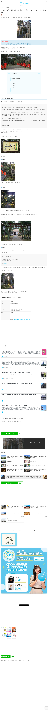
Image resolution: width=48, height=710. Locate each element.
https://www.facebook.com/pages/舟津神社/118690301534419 (22, 319)
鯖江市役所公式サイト (6, 263)
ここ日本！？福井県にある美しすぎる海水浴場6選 (13, 513)
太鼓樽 (14, 87)
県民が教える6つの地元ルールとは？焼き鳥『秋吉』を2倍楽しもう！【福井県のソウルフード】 (38, 513)
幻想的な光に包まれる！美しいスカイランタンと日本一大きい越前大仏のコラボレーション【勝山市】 (15, 470)
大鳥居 (14, 83)
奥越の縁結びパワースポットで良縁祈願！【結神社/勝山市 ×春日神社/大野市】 (38, 465)
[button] (39, 73)
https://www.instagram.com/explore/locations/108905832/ (21, 316)
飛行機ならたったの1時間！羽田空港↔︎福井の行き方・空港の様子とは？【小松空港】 (15, 507)
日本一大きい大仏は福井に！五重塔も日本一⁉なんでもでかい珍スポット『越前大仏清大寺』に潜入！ (38, 470)
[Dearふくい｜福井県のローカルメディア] (24, 3)
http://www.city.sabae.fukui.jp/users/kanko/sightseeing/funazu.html (19, 314)
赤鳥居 (14, 85)
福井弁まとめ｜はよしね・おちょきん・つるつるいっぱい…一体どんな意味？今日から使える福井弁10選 (15, 520)
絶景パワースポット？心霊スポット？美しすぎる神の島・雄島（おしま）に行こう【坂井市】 (38, 507)
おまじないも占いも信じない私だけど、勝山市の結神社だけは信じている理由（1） (15, 465)
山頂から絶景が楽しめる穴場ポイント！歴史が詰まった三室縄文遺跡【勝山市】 (15, 461)
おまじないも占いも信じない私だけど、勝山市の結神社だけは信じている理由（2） (38, 461)
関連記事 (13, 90)
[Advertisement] (18, 428)
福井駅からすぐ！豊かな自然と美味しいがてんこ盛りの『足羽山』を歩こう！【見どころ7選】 (15, 457)
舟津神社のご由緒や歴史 (16, 78)
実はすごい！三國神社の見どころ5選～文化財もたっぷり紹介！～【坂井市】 (38, 457)
